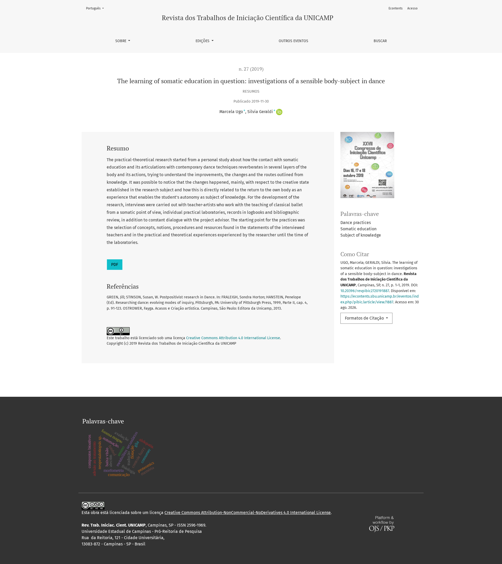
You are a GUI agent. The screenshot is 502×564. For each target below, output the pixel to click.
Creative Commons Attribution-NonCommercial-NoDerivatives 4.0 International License (247, 512)
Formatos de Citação (365, 318)
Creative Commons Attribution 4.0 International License (233, 338)
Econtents (396, 8)
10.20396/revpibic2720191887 (364, 291)
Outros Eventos (293, 41)
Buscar (380, 41)
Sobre (121, 41)
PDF (114, 264)
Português (96, 8)
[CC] (93, 504)
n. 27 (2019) (251, 69)
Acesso (412, 8)
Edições (203, 41)
